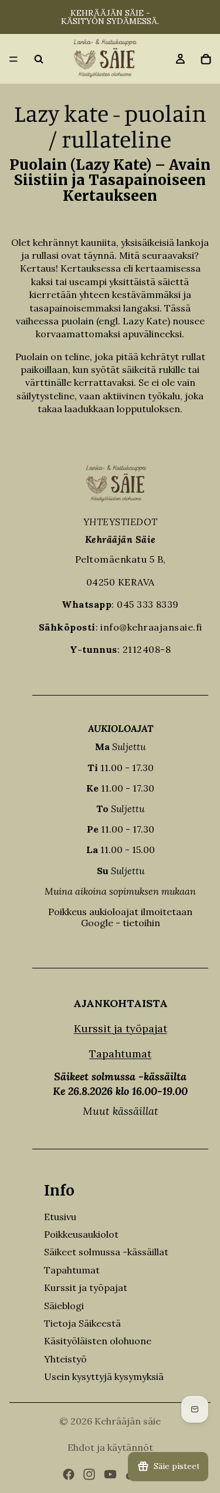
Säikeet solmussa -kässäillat (106, 1252)
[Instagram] (89, 1474)
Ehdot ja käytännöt (110, 1447)
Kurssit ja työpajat (120, 1028)
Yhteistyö (65, 1359)
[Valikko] (13, 59)
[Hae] (39, 59)
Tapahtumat (120, 1053)
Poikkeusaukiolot (81, 1234)
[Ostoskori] (206, 59)
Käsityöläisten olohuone (97, 1341)
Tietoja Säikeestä (82, 1323)
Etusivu (60, 1217)
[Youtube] (110, 1474)
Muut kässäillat (120, 1111)
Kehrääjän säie (127, 1421)
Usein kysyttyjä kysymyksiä (104, 1376)
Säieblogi (64, 1305)
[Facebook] (69, 1474)
